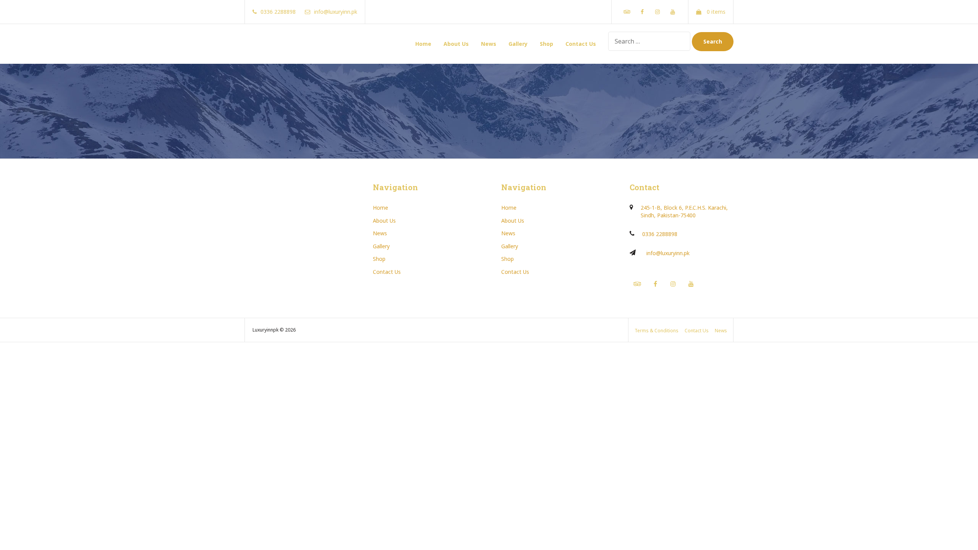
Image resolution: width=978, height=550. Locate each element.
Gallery (518, 43)
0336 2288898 (659, 234)
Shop (546, 43)
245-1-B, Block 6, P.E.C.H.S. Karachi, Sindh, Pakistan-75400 (684, 211)
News (488, 43)
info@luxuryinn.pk (668, 253)
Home (423, 43)
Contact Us (580, 43)
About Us (456, 43)
